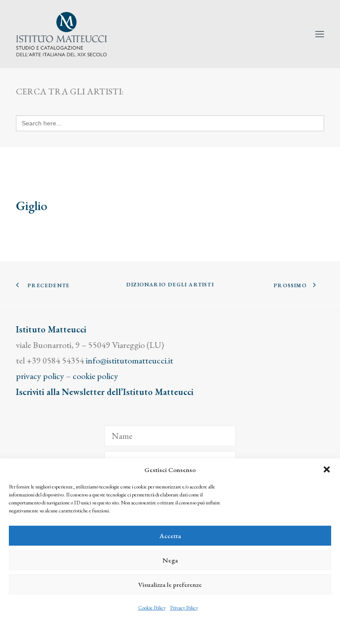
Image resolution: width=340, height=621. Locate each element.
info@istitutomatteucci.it (129, 360)
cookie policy (95, 376)
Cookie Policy (152, 607)
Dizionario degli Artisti (170, 284)
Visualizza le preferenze (170, 584)
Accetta (170, 535)
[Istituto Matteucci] (61, 34)
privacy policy (40, 376)
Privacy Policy (184, 607)
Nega (170, 560)
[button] (326, 469)
